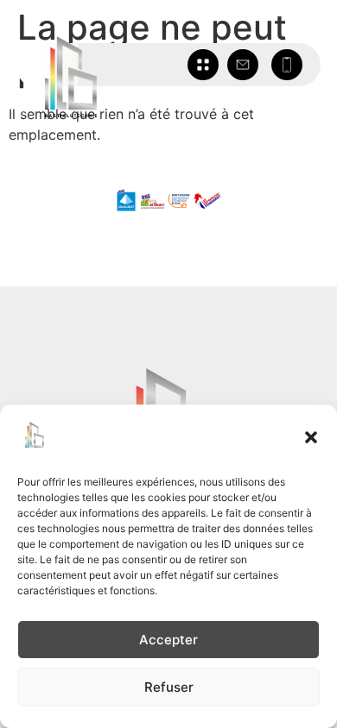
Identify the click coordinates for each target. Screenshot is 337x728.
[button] (311, 437)
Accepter (168, 639)
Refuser (169, 687)
